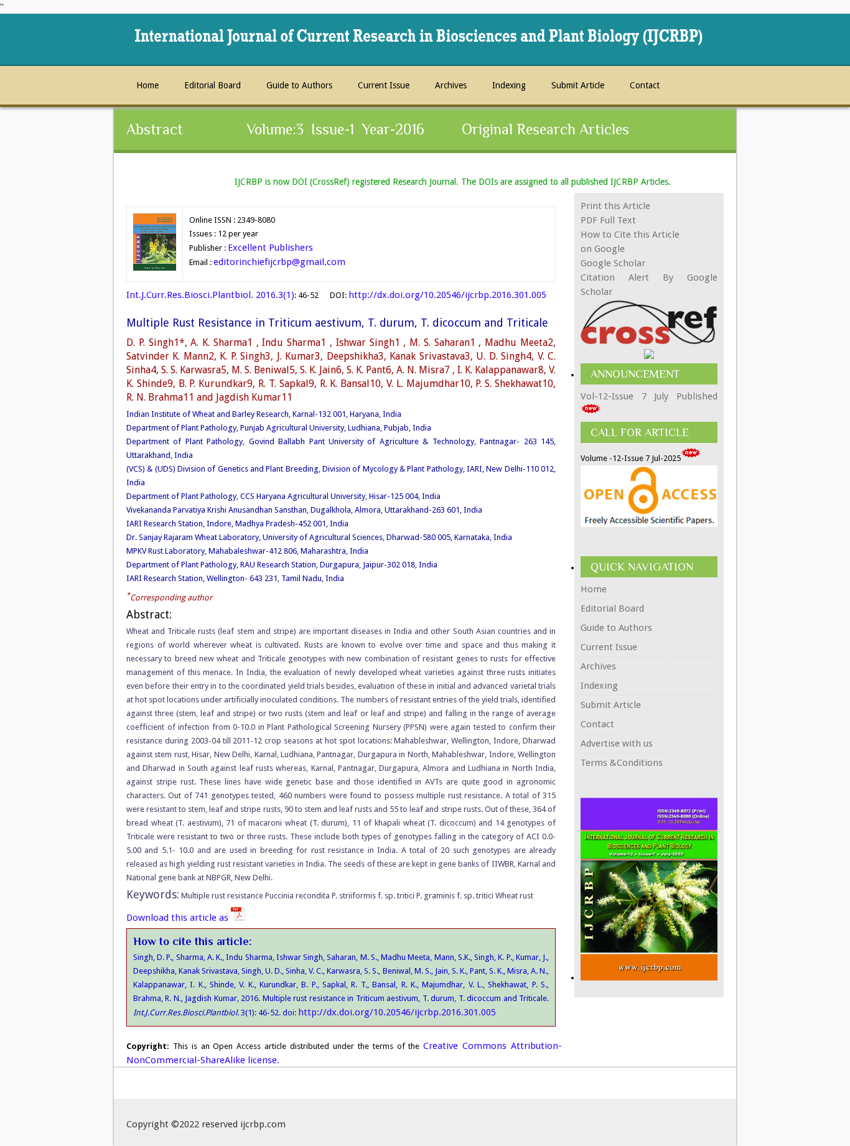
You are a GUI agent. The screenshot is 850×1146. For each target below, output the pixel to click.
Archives (451, 85)
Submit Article (577, 85)
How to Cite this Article (630, 234)
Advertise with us (617, 743)
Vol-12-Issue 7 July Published (649, 396)
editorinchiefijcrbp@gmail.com (279, 262)
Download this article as (178, 917)
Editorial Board (212, 85)
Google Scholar (613, 263)
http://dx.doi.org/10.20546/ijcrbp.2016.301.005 (447, 294)
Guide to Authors (299, 85)
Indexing (509, 85)
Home (147, 85)
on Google (603, 248)
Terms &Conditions (622, 762)
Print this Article (615, 206)
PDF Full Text (608, 220)
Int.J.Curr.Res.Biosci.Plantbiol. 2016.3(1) (210, 294)
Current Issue (383, 85)
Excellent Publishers (270, 247)
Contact (645, 85)
